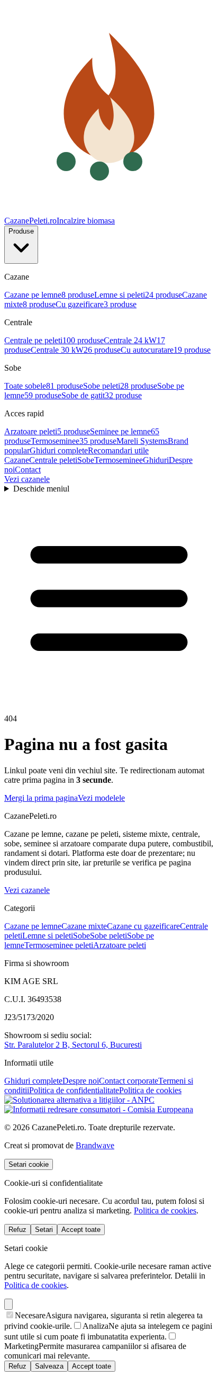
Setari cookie (28, 1164)
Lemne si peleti (47, 935)
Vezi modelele (101, 797)
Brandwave (95, 1145)
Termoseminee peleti (58, 945)
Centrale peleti (53, 459)
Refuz (17, 1230)
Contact (28, 469)
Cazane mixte (84, 926)
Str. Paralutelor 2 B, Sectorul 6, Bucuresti (73, 1044)
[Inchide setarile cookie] (8, 1304)
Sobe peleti (108, 935)
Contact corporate (128, 1080)
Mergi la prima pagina (41, 797)
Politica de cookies (150, 1090)
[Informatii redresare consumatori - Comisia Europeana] (98, 1109)
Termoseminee (118, 459)
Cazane (16, 459)
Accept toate (81, 1230)
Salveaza (49, 1366)
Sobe (85, 459)
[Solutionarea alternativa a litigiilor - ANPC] (79, 1099)
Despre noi (80, 1080)
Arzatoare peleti (119, 945)
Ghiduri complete (33, 1080)
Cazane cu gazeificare (143, 926)
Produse (21, 231)
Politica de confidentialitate (74, 1090)
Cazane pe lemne (32, 926)
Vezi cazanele (27, 479)
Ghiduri (156, 459)
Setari (44, 1230)
